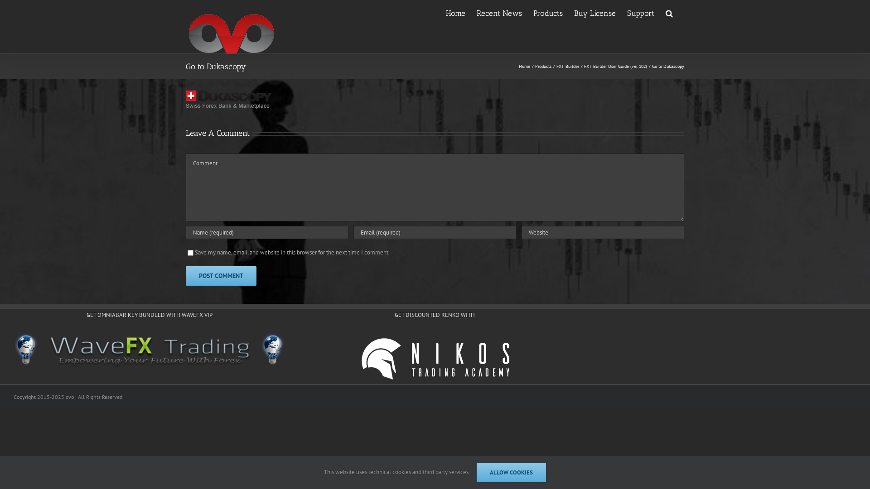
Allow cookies (511, 472)
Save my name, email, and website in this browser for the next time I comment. (292, 252)
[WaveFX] (149, 350)
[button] (669, 12)
